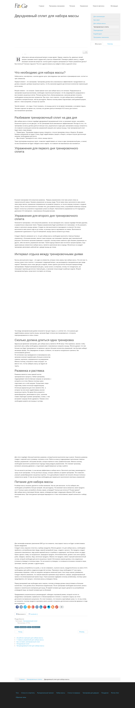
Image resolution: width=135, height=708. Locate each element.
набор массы (36, 627)
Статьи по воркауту (74, 693)
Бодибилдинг (97, 34)
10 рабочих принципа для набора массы (30, 638)
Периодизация (98, 30)
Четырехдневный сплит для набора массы (30, 646)
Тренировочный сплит (30, 621)
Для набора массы (99, 23)
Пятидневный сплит (23, 644)
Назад (20, 632)
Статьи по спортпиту (28, 693)
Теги (17, 693)
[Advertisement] (51, 33)
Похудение (105, 693)
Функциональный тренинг (45, 693)
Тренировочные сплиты (101, 27)
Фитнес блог (115, 693)
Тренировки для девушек (91, 693)
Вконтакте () (21, 614)
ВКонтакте (98, 44)
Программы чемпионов (101, 37)
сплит (29, 627)
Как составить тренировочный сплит (28, 642)
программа (23, 627)
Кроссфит (96, 20)
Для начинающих (99, 16)
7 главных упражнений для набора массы (30, 640)
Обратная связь (21, 697)
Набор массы (60, 693)
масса (17, 627)
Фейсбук (110, 44)
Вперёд (82, 632)
